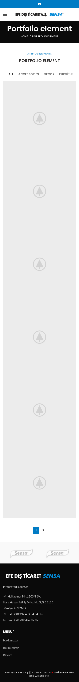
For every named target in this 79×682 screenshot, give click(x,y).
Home (24, 36)
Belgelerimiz (11, 647)
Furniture (67, 74)
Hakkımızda (10, 640)
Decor (49, 74)
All (10, 74)
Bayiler (7, 655)
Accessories (28, 74)
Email (40, 4)
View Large (73, 84)
